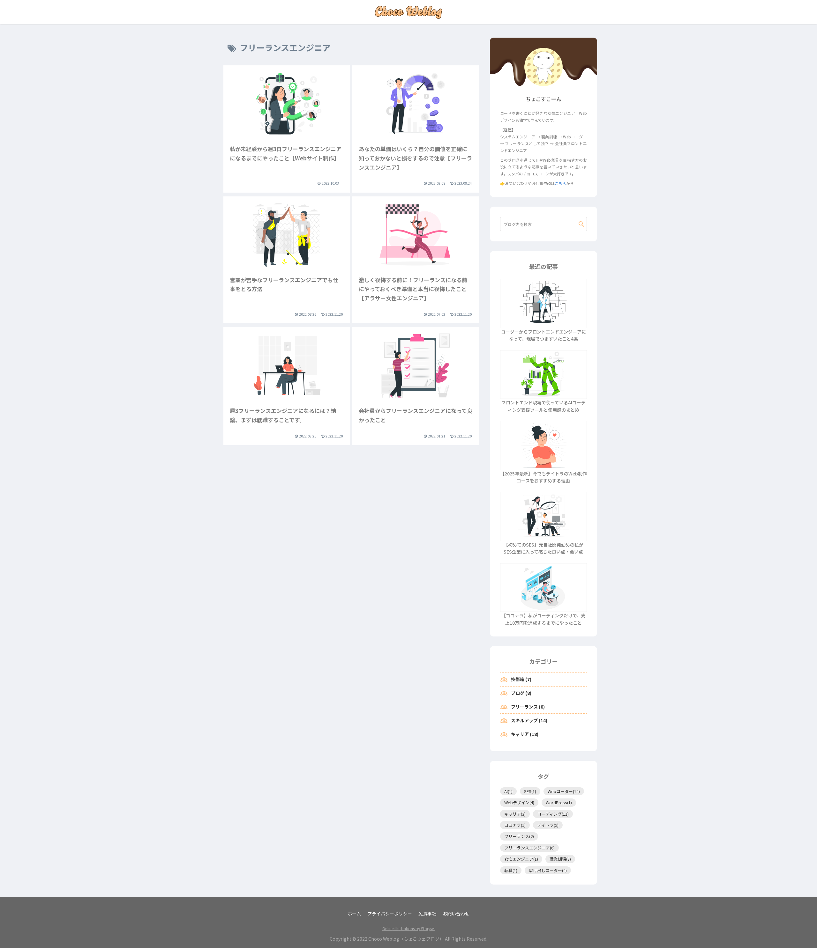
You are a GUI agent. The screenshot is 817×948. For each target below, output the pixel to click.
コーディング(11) (553, 814)
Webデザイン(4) (519, 802)
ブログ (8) (515, 693)
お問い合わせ (456, 913)
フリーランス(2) (519, 836)
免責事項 (427, 913)
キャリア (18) (519, 734)
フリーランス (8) (522, 707)
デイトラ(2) (547, 825)
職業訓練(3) (560, 859)
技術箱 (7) (515, 679)
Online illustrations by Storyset (408, 928)
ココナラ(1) (515, 825)
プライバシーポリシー (389, 913)
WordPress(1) (559, 802)
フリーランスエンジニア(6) (529, 848)
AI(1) (508, 791)
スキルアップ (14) (523, 720)
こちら (560, 183)
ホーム (354, 913)
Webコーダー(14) (564, 791)
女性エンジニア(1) (521, 859)
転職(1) (510, 870)
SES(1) (530, 791)
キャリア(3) (515, 814)
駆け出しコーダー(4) (548, 870)
